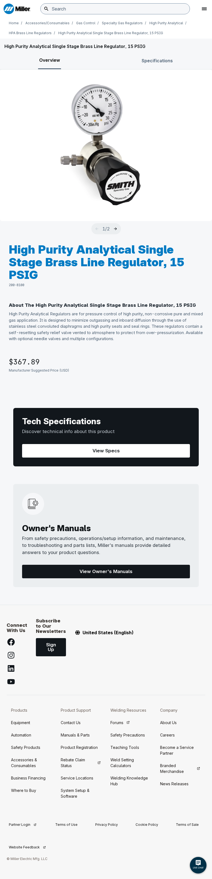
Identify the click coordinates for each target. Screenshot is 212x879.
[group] (106, 145)
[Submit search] (46, 9)
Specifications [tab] (157, 60)
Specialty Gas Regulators (122, 23)
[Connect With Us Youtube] (11, 681)
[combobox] (115, 8)
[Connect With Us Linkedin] (11, 668)
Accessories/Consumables (47, 23)
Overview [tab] (49, 60)
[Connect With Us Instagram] (11, 655)
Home (14, 23)
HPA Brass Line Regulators (30, 33)
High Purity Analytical (166, 23)
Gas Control (85, 23)
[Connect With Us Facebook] (11, 642)
